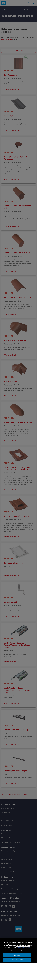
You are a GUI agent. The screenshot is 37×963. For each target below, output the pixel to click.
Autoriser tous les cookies (17, 959)
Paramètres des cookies (17, 950)
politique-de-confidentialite (23, 947)
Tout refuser (17, 955)
